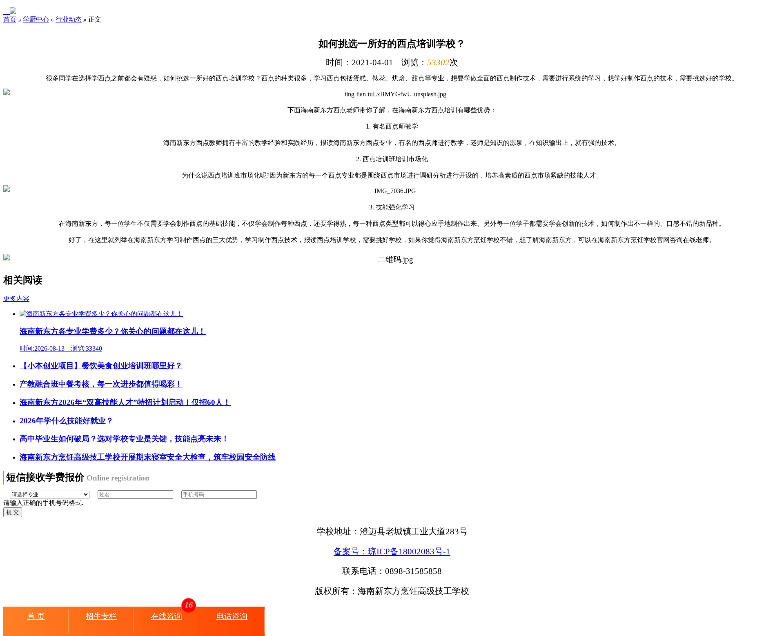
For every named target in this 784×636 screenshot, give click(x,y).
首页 (9, 19)
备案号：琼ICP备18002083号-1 (392, 551)
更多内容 (16, 298)
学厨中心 (36, 19)
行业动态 (69, 19)
